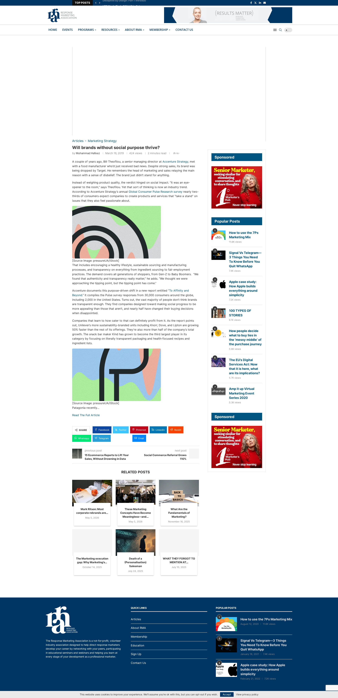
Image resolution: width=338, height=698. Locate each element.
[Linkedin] (260, 3)
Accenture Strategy (175, 161)
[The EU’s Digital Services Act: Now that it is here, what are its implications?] (218, 362)
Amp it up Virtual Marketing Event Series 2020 (241, 393)
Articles (136, 619)
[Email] (264, 3)
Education (137, 645)
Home (52, 30)
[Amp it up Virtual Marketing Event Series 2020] (218, 391)
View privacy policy (247, 694)
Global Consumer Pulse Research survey (155, 191)
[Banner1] (236, 187)
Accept (227, 694)
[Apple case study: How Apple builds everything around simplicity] (218, 284)
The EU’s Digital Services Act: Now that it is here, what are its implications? (244, 366)
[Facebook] (251, 3)
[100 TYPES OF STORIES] (218, 313)
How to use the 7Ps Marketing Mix (243, 235)
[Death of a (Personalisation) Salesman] (136, 542)
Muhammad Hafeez (88, 153)
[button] (95, 3)
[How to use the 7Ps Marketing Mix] (218, 235)
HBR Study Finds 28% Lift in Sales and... (126, 2)
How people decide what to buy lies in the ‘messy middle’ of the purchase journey (245, 337)
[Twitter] (255, 3)
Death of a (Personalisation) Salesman (135, 562)
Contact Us (184, 30)
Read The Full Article (86, 415)
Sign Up (136, 654)
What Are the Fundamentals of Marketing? (179, 512)
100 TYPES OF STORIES (240, 313)
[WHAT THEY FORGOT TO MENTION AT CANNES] (179, 542)
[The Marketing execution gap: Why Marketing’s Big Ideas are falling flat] (92, 542)
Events (67, 30)
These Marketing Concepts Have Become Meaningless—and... (135, 512)
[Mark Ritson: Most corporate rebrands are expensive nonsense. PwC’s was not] (92, 493)
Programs (86, 30)
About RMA (133, 30)
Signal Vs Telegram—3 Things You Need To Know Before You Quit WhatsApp (245, 259)
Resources (109, 30)
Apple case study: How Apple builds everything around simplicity (243, 288)
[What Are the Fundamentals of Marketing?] (179, 493)
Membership (158, 30)
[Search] (280, 30)
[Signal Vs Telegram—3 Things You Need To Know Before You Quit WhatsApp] (218, 255)
